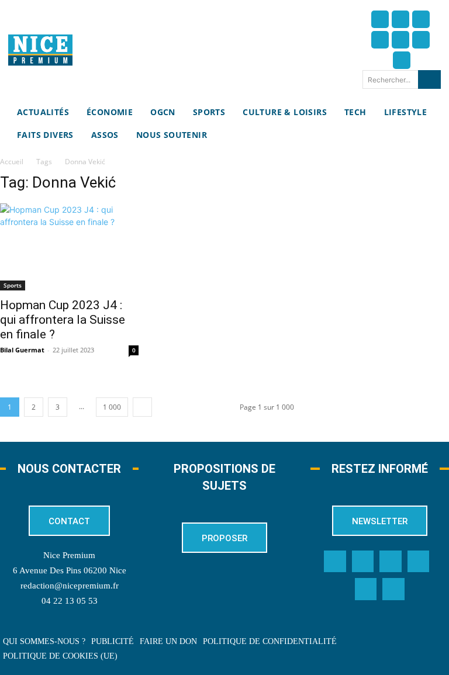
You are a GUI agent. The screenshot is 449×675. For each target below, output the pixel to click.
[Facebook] (380, 19)
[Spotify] (366, 589)
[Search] (429, 79)
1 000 (112, 407)
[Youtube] (401, 60)
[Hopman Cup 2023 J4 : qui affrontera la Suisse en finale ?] (69, 246)
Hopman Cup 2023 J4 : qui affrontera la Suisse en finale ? (62, 319)
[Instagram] (421, 19)
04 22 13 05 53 (70, 600)
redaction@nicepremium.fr (69, 585)
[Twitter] (400, 19)
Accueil (11, 162)
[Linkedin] (421, 40)
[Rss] (393, 589)
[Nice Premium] (40, 49)
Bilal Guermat (22, 349)
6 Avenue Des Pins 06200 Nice (69, 570)
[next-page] (142, 407)
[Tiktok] (400, 40)
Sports (13, 285)
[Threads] (380, 40)
